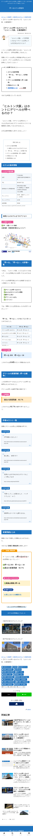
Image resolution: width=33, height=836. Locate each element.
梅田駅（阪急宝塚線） (8, 677)
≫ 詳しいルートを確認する (12, 594)
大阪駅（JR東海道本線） (9, 682)
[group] (11, 629)
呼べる (4, 687)
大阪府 (9, 17)
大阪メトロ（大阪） (8, 679)
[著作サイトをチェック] (16, 704)
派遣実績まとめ (13, 88)
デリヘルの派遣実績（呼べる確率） (17, 153)
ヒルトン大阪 (21, 687)
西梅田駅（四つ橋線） (21, 684)
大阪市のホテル (18, 17)
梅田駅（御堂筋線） (8, 684)
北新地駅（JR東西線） (21, 679)
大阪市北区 (27, 17)
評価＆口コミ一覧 (12, 156)
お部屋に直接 (12, 687)
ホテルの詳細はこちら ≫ (16, 613)
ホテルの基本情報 (12, 145)
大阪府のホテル (23, 667)
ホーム (3, 17)
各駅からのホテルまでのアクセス (18, 148)
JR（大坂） (20, 672)
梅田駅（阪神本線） (8, 669)
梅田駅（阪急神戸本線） (22, 677)
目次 (14, 142)
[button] (28, 629)
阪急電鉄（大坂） (7, 674)
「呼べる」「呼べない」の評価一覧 (17, 150)
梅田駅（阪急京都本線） (9, 672)
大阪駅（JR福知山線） (23, 682)
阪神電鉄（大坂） (19, 674)
